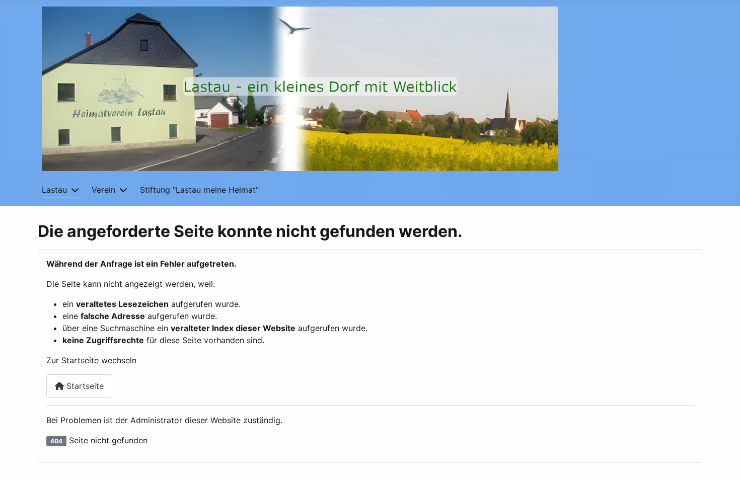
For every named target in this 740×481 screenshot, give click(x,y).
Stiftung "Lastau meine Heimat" (199, 190)
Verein (103, 190)
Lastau (54, 190)
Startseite (84, 386)
